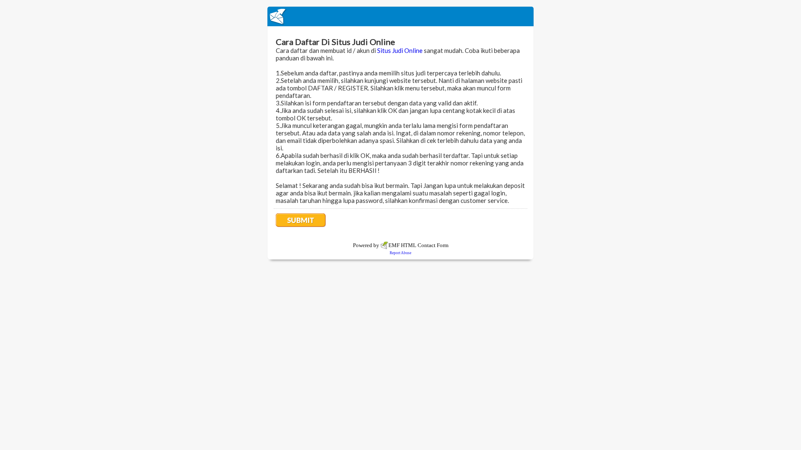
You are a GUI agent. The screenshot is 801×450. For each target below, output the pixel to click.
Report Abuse (400, 253)
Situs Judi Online (400, 50)
